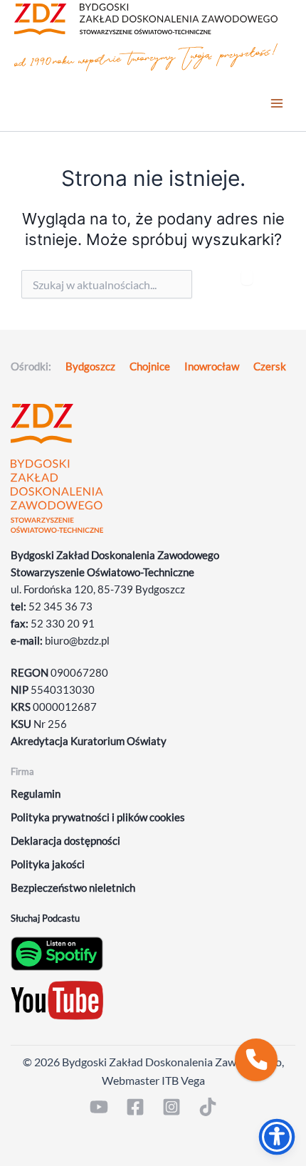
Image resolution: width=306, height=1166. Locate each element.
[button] (256, 1060)
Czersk (269, 366)
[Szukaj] (247, 277)
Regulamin (35, 794)
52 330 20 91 (63, 624)
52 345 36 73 (60, 606)
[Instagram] (171, 1107)
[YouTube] (99, 1107)
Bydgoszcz (90, 366)
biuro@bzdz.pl (77, 641)
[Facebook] (135, 1107)
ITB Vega (183, 1080)
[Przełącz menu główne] (277, 103)
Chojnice (150, 366)
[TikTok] (208, 1107)
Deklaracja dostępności (65, 841)
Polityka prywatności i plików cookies (98, 817)
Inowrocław (211, 366)
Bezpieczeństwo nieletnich (73, 888)
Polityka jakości (48, 864)
